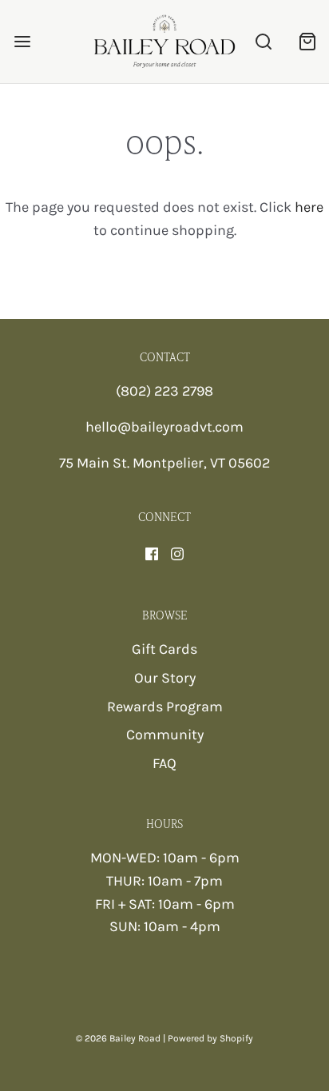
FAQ (164, 763)
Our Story (165, 678)
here (309, 207)
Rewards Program (165, 706)
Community (165, 734)
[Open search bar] (263, 42)
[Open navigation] (22, 42)
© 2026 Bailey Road (118, 1038)
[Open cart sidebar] (307, 42)
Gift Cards (164, 649)
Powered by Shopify (210, 1038)
